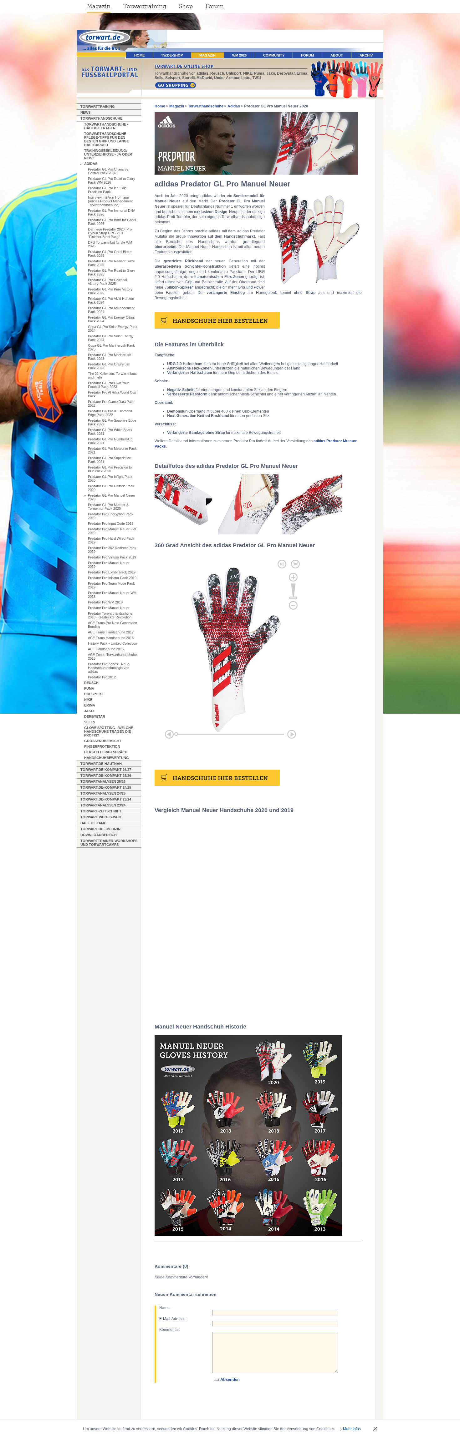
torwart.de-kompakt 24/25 (105, 787)
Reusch (91, 683)
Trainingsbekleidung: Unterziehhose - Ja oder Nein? (108, 154)
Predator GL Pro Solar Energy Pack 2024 (111, 338)
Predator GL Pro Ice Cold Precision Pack (107, 190)
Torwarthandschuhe (101, 118)
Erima (89, 705)
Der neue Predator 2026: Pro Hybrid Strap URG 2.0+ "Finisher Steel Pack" (110, 233)
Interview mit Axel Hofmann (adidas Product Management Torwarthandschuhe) (110, 201)
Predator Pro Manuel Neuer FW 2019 (112, 531)
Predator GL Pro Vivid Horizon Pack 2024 (111, 300)
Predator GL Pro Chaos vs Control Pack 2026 (108, 171)
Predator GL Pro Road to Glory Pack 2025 (111, 272)
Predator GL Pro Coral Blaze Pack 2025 (109, 253)
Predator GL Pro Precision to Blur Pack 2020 (110, 469)
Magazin (98, 6)
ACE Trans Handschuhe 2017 (111, 632)
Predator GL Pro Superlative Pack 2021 (109, 460)
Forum (215, 6)
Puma (89, 688)
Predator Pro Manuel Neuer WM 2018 (112, 594)
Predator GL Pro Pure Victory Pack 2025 (110, 291)
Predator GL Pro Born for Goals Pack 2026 (112, 222)
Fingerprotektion (102, 746)
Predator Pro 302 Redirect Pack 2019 (112, 549)
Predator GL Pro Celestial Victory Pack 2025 (107, 281)
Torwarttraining (144, 6)
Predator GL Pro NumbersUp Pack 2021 (110, 441)
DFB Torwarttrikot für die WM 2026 (110, 244)
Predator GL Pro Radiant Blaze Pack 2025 (111, 263)
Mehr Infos (352, 1429)
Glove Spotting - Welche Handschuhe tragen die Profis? (108, 731)
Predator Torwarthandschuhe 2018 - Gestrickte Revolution (110, 615)
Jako (89, 711)
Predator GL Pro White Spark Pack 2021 (110, 431)
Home (160, 106)
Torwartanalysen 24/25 (102, 793)
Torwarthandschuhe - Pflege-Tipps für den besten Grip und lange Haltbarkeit (106, 139)
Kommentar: (169, 1329)
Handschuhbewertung (106, 758)
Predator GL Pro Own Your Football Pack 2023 (108, 385)
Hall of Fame (93, 823)
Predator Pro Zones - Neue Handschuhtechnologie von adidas (108, 667)
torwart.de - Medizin (100, 829)
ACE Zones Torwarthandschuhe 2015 (112, 656)
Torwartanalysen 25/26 (102, 781)
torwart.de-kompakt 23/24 (105, 799)
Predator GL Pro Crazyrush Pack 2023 (109, 366)
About (336, 55)
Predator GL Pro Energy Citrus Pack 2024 (111, 319)
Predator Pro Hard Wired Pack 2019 (111, 540)
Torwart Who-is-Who (100, 817)
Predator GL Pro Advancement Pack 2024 (111, 310)
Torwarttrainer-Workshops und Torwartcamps (108, 842)
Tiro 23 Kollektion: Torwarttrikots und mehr (112, 375)
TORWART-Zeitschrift (100, 811)
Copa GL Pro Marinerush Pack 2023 (111, 347)
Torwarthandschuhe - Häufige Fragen (106, 126)
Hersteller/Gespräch (105, 752)
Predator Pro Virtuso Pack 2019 (112, 557)
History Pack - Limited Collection (112, 643)
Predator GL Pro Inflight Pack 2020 (110, 478)
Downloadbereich (98, 835)
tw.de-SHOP (172, 55)
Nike (88, 700)
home (139, 55)
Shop (186, 6)
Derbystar (94, 716)
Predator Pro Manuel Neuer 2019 (109, 564)
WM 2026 (239, 55)
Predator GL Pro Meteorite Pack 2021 (112, 450)
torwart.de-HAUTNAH (101, 764)
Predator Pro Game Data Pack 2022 (111, 403)
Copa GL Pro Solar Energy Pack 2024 (112, 328)
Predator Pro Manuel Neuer (109, 608)
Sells (89, 722)
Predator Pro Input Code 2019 (110, 523)
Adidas (90, 164)
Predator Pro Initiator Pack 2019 (112, 578)
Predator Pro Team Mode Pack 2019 (111, 585)
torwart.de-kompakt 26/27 (105, 769)
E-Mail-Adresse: (173, 1319)
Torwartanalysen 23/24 (102, 805)
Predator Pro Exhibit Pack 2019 (111, 572)
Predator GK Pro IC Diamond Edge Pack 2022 (110, 413)
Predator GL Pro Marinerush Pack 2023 (109, 356)
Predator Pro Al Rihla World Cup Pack (112, 394)
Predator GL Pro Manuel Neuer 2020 (111, 497)
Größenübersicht (102, 741)
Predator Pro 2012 (102, 677)
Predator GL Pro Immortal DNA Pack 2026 (111, 212)
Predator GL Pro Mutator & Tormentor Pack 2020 (108, 506)
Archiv (366, 55)
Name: (165, 1308)
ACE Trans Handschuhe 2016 (111, 638)
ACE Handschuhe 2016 (106, 649)
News (85, 112)
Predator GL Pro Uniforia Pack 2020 (111, 488)
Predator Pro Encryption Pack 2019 (110, 516)
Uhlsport (93, 694)
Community (273, 55)
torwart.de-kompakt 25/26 (105, 775)
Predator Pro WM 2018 (105, 602)
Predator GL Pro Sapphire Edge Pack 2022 (112, 422)
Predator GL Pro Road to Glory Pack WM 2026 (111, 180)
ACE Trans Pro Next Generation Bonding (112, 624)
